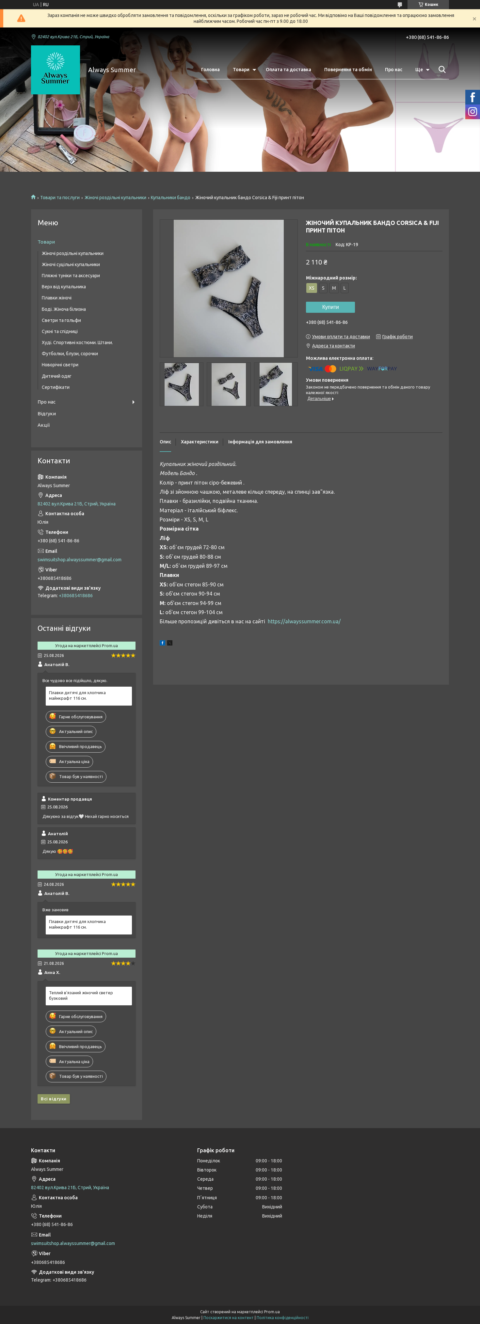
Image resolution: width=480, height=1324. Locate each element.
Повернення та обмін (348, 69)
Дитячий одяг (57, 376)
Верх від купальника (64, 286)
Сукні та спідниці (60, 331)
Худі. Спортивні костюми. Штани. (77, 342)
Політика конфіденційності (283, 1318)
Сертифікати (56, 387)
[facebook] (162, 643)
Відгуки (47, 413)
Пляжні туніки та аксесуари (71, 275)
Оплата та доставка (288, 69)
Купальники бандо (170, 197)
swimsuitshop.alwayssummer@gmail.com (79, 559)
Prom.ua (272, 1312)
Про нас (393, 69)
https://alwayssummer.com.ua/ (304, 621)
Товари (241, 69)
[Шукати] (441, 69)
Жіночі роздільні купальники (115, 197)
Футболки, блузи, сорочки (70, 353)
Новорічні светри (60, 364)
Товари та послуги (60, 197)
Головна (210, 69)
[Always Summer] (55, 69)
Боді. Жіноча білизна (64, 309)
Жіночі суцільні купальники (71, 264)
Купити (330, 307)
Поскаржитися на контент (228, 1318)
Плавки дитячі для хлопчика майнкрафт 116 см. (77, 695)
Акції (44, 425)
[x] (169, 643)
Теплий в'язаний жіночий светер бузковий (81, 995)
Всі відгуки (54, 1098)
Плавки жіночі (57, 297)
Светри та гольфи (61, 320)
